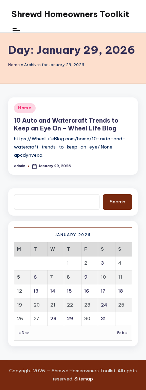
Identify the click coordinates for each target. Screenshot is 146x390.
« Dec (24, 333)
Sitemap (83, 379)
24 (104, 305)
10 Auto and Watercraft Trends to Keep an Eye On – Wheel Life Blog (66, 124)
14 (52, 291)
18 (120, 291)
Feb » (122, 333)
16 (86, 291)
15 (69, 291)
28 (53, 318)
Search (117, 202)
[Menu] (16, 30)
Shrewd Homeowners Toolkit (70, 14)
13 (36, 291)
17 (103, 291)
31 (103, 318)
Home (14, 64)
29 (70, 318)
